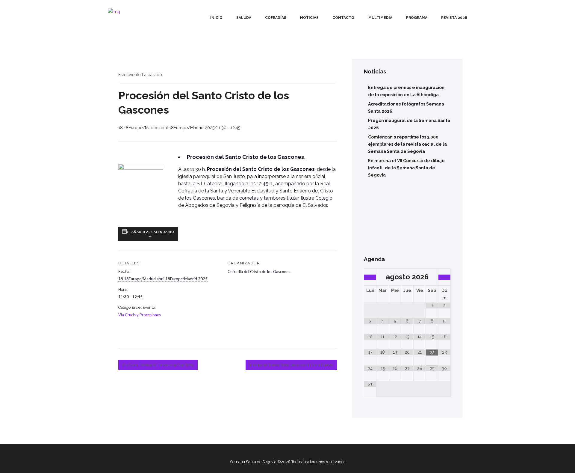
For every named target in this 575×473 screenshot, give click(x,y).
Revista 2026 (454, 18)
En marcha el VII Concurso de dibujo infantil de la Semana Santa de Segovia (406, 167)
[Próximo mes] (444, 277)
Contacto (343, 18)
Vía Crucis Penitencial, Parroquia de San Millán (158, 364)
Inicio (216, 18)
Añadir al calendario (152, 232)
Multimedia (380, 18)
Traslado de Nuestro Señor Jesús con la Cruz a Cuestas (291, 364)
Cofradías (275, 18)
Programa (416, 18)
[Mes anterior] (370, 277)
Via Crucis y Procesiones (139, 314)
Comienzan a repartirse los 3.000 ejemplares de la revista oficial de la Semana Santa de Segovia (407, 144)
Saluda (243, 18)
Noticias (309, 18)
